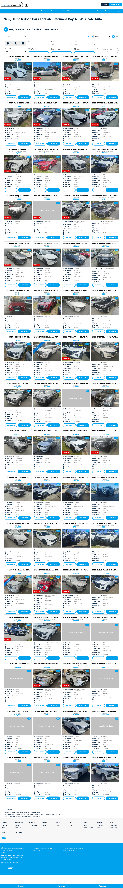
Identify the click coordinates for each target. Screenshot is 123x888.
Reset (90, 36)
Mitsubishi (4, 830)
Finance (107, 11)
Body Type (8, 48)
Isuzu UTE (4, 825)
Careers (99, 830)
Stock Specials (33, 825)
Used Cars (18, 830)
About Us (99, 827)
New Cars (18, 825)
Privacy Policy (114, 825)
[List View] (117, 36)
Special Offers (67, 11)
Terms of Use (113, 827)
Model (52, 41)
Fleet (98, 11)
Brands (43, 11)
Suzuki (3, 832)
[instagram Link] (5, 838)
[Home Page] (14, 4)
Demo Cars (18, 827)
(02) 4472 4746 (9, 850)
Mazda (3, 827)
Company (119, 11)
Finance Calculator (88, 827)
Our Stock (54, 11)
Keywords (23, 36)
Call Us (104, 4)
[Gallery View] (113, 36)
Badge (75, 41)
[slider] (48, 52)
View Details (11, 97)
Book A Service (115, 4)
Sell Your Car (18, 832)
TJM (3, 835)
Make (29, 41)
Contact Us (24, 97)
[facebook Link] (3, 838)
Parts (89, 11)
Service (80, 11)
